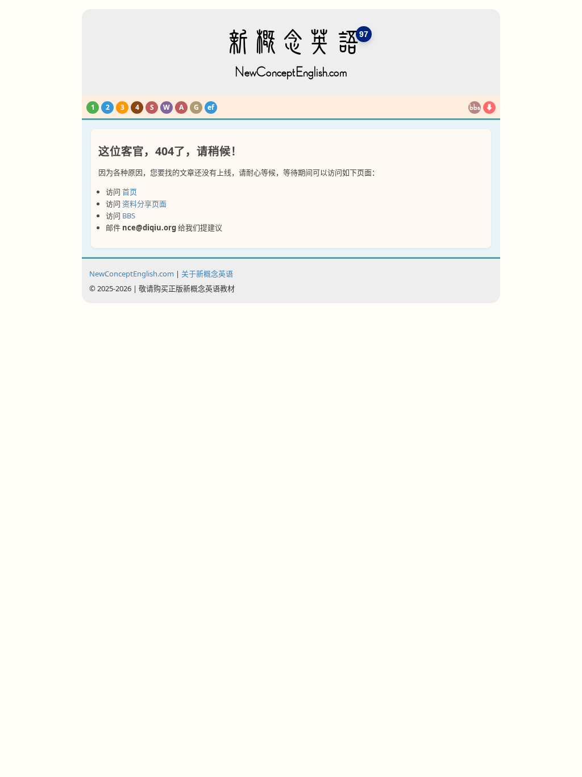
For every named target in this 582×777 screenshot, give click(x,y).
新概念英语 (291, 53)
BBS (128, 215)
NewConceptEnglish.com (131, 273)
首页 (129, 192)
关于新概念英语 (207, 273)
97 (363, 34)
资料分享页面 (144, 204)
